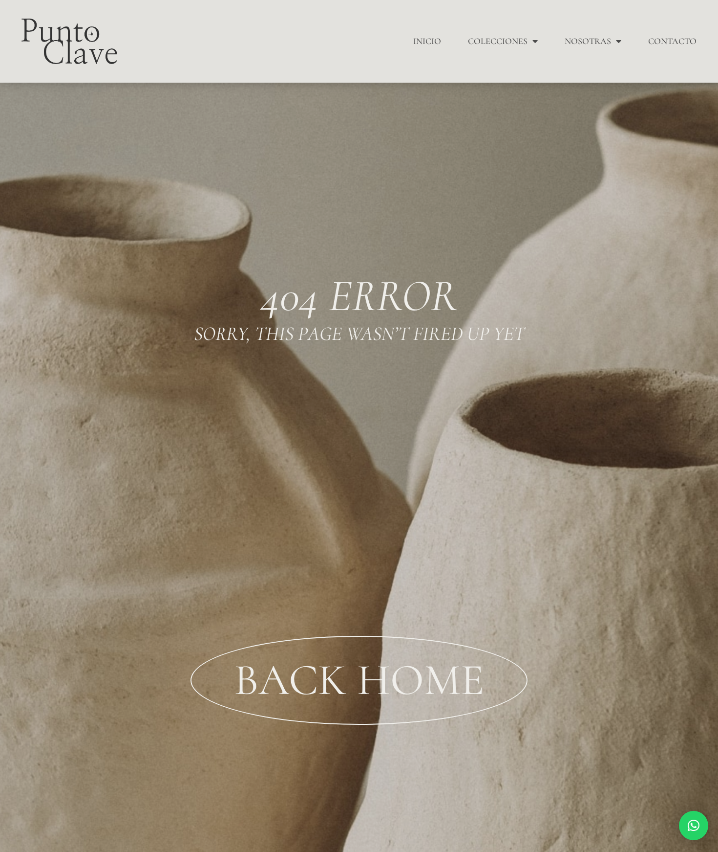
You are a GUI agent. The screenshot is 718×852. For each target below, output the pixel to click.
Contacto (672, 41)
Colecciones (498, 41)
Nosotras (588, 41)
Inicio (427, 41)
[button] (693, 825)
